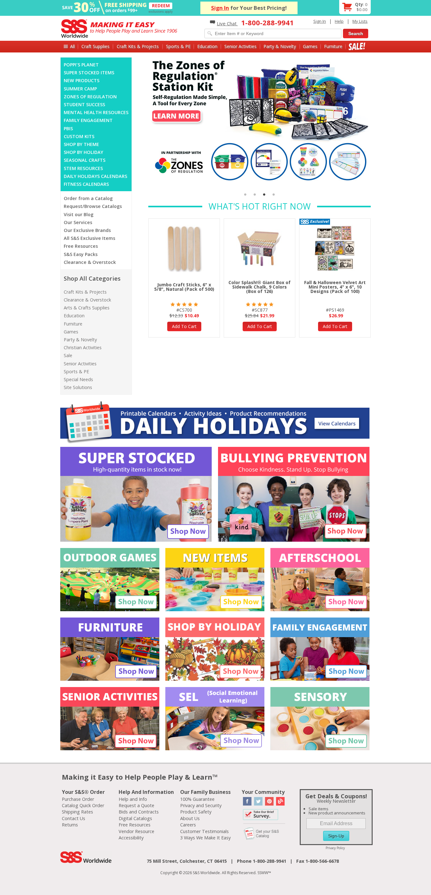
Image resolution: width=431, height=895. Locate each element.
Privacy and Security (200, 805)
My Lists (360, 21)
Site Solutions (78, 387)
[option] (259, 120)
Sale (357, 46)
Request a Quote (136, 805)
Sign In (220, 7)
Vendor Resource (136, 831)
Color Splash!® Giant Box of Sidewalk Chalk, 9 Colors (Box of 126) (259, 286)
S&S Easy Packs (80, 254)
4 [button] (274, 195)
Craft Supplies (95, 46)
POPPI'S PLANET (81, 65)
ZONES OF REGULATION (90, 97)
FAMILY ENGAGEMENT (88, 120)
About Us (190, 818)
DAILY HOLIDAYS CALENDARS (95, 176)
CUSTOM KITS (79, 136)
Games (310, 46)
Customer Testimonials (204, 831)
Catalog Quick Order (83, 805)
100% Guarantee (197, 799)
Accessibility (131, 838)
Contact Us (73, 818)
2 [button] (255, 195)
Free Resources (81, 246)
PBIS (68, 128)
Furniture (333, 46)
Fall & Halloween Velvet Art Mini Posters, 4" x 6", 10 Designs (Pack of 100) (335, 286)
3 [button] (264, 195)
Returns (70, 825)
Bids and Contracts (139, 812)
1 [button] (245, 195)
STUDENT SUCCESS (84, 104)
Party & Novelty (279, 46)
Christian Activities (83, 347)
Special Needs (78, 379)
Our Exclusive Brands (87, 230)
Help (339, 21)
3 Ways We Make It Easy (205, 838)
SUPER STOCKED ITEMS (89, 73)
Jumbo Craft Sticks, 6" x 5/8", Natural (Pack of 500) (184, 287)
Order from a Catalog (88, 198)
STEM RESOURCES (83, 168)
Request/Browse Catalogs (93, 206)
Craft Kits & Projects (138, 46)
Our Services (78, 222)
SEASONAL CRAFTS (84, 160)
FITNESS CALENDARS (86, 184)
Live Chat (227, 23)
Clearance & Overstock (90, 262)
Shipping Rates (77, 812)
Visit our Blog (78, 214)
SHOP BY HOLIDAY (83, 152)
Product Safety (195, 812)
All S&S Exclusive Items (89, 238)
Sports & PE (178, 46)
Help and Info (133, 799)
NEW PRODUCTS (81, 80)
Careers (188, 825)
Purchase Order (78, 799)
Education (207, 46)
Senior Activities (240, 46)
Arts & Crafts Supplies (86, 308)
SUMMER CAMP (80, 89)
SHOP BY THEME (81, 144)
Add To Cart (184, 326)
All (72, 46)
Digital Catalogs (135, 818)
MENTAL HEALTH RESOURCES (96, 112)
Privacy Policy (335, 848)
